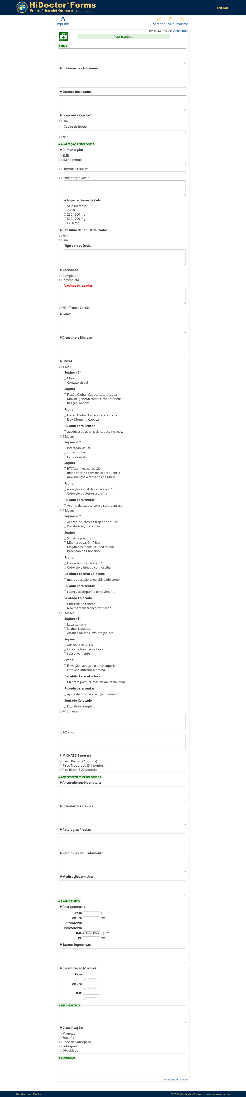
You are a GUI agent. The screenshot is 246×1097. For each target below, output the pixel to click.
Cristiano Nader (180, 30)
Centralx (184, 1079)
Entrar (222, 8)
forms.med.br (171, 1079)
